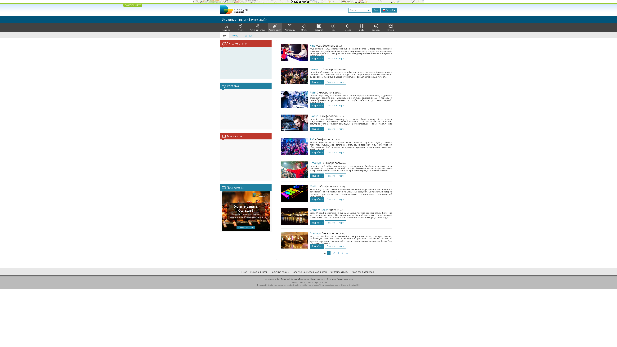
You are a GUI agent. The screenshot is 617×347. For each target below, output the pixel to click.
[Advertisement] (246, 109)
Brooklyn (315, 163)
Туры (333, 30)
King (312, 45)
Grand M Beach (319, 210)
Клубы (235, 35)
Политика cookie (280, 271)
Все (225, 35)
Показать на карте (335, 58)
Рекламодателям (339, 271)
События (318, 30)
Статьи (390, 30)
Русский (389, 10)
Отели (304, 30)
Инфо (362, 30)
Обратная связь (259, 271)
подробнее (317, 58)
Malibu (314, 186)
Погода (347, 30)
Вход (376, 10)
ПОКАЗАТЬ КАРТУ (133, 5)
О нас (244, 271)
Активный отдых (257, 30)
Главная (226, 30)
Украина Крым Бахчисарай (244, 19)
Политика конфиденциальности (309, 271)
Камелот (315, 69)
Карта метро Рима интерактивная (340, 279)
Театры (247, 35)
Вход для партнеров (363, 271)
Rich (312, 92)
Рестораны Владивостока (300, 279)
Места (241, 30)
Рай (312, 139)
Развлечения (275, 30)
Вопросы (376, 30)
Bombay (315, 233)
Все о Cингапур (283, 279)
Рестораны (290, 30)
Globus (314, 116)
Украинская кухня (318, 279)
